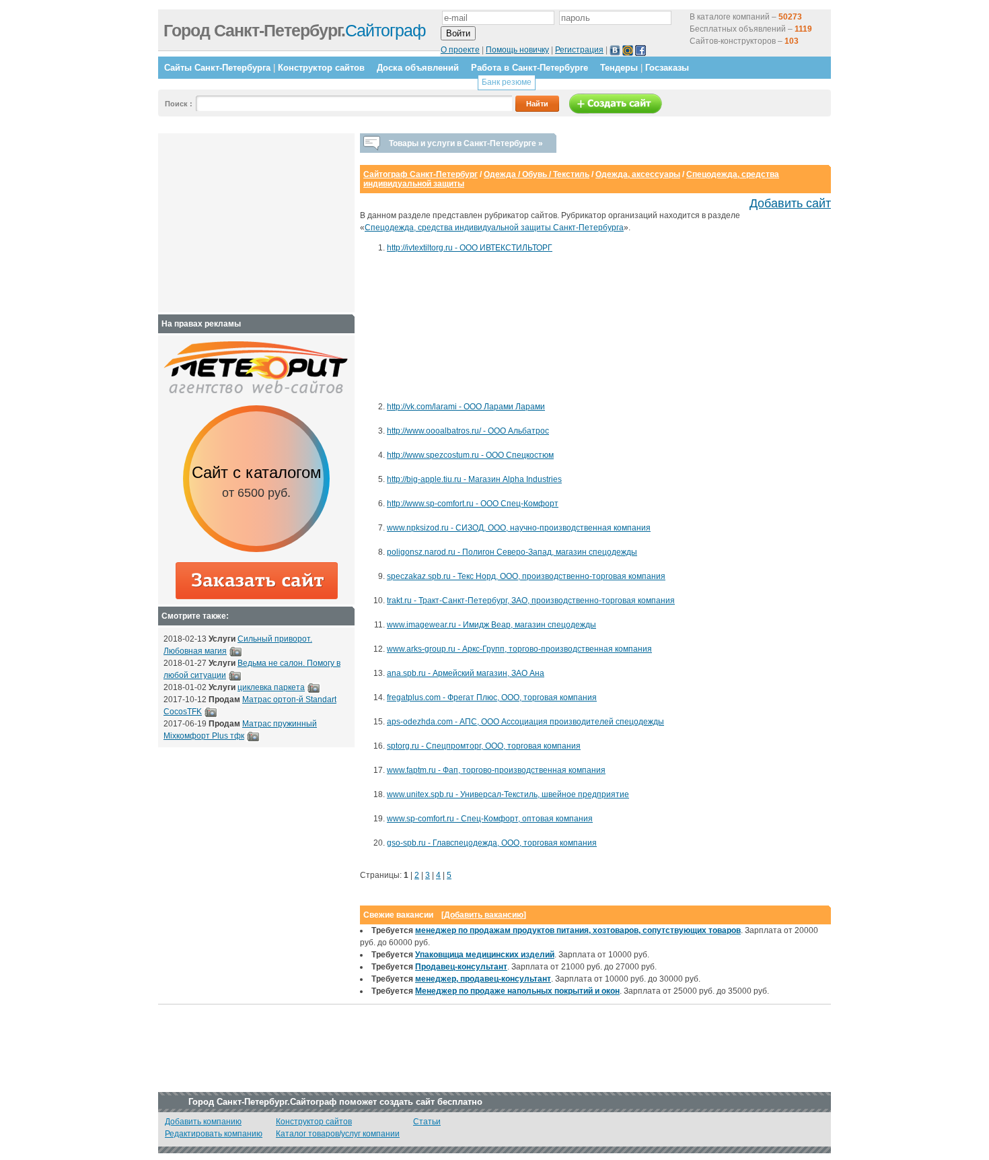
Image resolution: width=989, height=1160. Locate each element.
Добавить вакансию (483, 915)
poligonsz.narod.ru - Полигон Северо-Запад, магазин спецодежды (512, 552)
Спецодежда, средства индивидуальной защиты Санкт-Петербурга (494, 227)
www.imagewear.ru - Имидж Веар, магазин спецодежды (491, 624)
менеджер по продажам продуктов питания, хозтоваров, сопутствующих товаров (578, 930)
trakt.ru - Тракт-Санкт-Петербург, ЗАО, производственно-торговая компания (531, 600)
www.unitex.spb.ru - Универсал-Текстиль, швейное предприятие (508, 794)
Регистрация (579, 50)
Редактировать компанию (213, 1133)
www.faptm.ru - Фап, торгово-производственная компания (496, 770)
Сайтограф (294, 30)
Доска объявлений (418, 68)
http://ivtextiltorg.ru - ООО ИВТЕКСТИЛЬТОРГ (469, 247)
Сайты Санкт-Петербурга (217, 68)
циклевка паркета (271, 687)
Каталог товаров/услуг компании (338, 1133)
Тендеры (619, 68)
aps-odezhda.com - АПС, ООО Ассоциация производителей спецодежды (525, 721)
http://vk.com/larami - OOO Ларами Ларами (466, 406)
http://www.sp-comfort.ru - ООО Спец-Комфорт (472, 503)
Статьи (427, 1121)
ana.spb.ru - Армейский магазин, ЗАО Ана (465, 673)
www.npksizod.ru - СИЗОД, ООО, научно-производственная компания (519, 528)
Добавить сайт (790, 203)
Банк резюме (507, 82)
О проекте (460, 50)
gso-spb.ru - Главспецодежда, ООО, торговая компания (492, 843)
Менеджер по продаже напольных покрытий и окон (517, 991)
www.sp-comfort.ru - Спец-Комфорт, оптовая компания (490, 818)
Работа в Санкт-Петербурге (529, 68)
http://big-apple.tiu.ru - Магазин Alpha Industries (474, 479)
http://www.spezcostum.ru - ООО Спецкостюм (470, 455)
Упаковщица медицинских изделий (484, 954)
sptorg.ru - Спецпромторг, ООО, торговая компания (484, 746)
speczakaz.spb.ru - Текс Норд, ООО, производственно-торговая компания (526, 576)
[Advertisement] (447, 333)
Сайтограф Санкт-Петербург (420, 174)
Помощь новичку (517, 50)
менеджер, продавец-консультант (483, 979)
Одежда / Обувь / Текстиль (536, 174)
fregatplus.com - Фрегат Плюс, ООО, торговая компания (492, 697)
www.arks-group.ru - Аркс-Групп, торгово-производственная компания (519, 649)
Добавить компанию (203, 1121)
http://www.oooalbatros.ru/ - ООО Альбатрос (468, 431)
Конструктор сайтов (321, 68)
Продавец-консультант (461, 966)
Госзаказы (667, 68)
